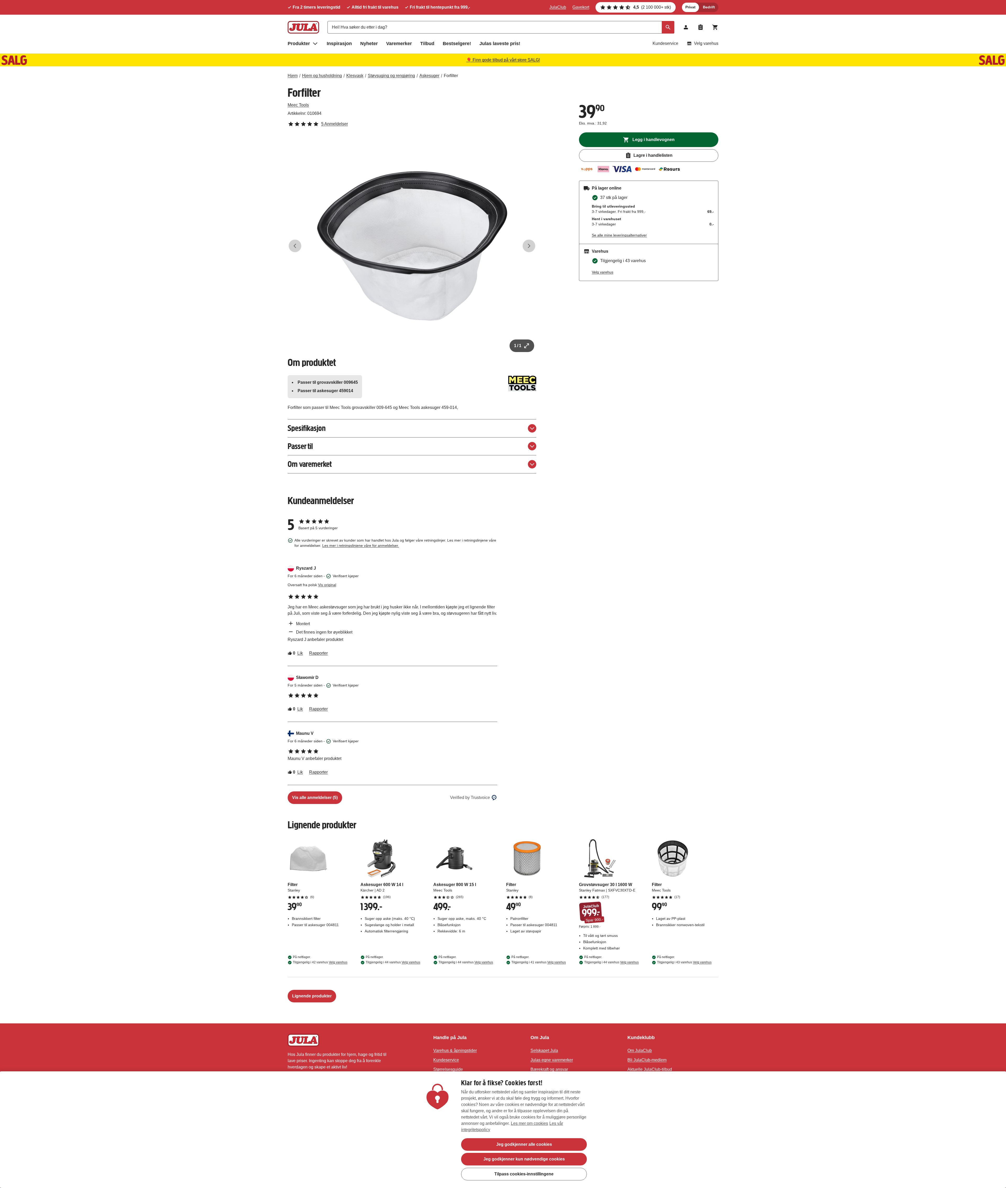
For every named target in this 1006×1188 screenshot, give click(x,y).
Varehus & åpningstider (455, 1050)
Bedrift (709, 7)
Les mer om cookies (529, 1123)
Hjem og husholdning (322, 75)
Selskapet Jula (544, 1050)
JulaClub (557, 7)
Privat (690, 7)
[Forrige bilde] (295, 246)
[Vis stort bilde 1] (412, 246)
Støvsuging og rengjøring (391, 75)
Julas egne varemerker (552, 1060)
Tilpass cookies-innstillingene (524, 1173)
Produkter (299, 43)
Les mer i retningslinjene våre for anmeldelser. (360, 545)
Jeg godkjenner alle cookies (524, 1144)
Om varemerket (310, 464)
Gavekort (580, 7)
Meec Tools (298, 105)
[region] (503, 1129)
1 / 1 (517, 345)
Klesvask (354, 75)
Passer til (300, 446)
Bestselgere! (457, 43)
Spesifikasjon (307, 428)
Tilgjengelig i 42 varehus (320, 962)
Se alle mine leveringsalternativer (619, 235)
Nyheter (369, 43)
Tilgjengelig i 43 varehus (684, 962)
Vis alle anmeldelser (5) (315, 797)
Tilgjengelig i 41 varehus (538, 962)
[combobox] (500, 27)
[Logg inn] (686, 27)
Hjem (293, 75)
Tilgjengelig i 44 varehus (393, 962)
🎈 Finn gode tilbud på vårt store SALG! (503, 60)
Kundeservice (665, 43)
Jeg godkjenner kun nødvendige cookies (524, 1159)
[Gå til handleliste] (700, 27)
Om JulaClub (639, 1050)
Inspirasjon (339, 43)
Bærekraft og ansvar (549, 1069)
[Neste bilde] (529, 246)
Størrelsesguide (448, 1069)
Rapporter (318, 653)
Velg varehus (706, 43)
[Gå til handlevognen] (715, 27)
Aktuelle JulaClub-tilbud (649, 1069)
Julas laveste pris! (499, 43)
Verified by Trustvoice (470, 797)
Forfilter (451, 75)
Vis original (327, 585)
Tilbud (427, 43)
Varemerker (399, 43)
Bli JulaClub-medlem (646, 1060)
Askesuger (429, 75)
